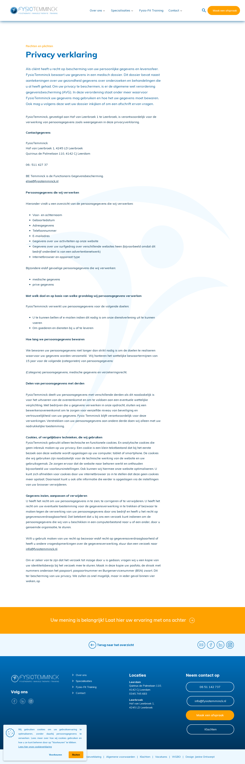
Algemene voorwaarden (120, 756)
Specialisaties (120, 10)
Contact (173, 10)
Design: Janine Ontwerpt (200, 756)
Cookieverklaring (92, 756)
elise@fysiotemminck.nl (42, 181)
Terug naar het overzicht (115, 645)
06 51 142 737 (210, 687)
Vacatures (161, 756)
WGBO (176, 756)
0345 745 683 (138, 693)
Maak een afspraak (225, 10)
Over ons (96, 10)
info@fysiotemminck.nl (41, 549)
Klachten (210, 729)
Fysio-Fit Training (151, 10)
